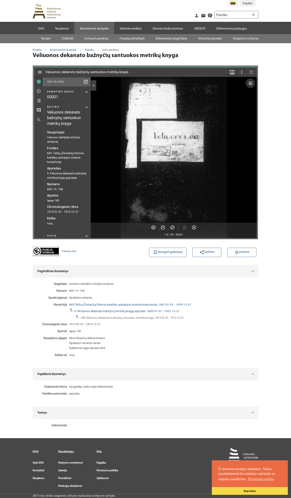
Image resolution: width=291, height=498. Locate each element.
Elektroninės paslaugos (231, 28)
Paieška (89, 50)
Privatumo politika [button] (261, 479)
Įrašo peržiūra (110, 50)
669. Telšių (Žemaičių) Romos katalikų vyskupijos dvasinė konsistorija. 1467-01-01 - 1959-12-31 (130, 304)
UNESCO (199, 28)
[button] (145, 271)
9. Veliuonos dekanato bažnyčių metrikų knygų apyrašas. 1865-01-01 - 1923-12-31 (127, 311)
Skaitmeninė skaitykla (63, 50)
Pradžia (37, 50)
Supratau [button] (249, 490)
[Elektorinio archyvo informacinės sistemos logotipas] (47, 11)
